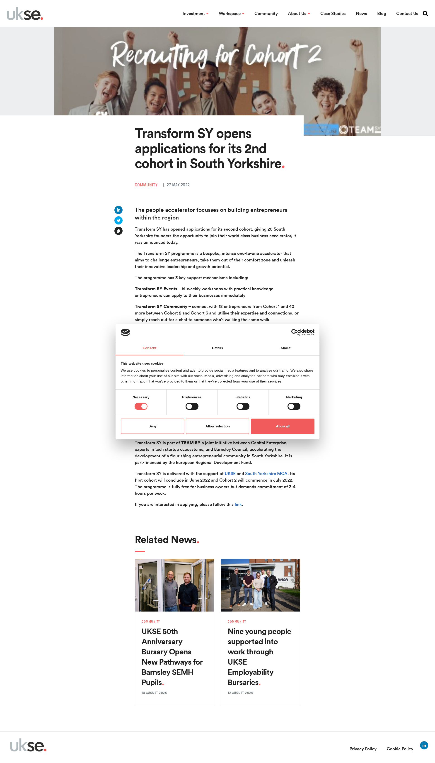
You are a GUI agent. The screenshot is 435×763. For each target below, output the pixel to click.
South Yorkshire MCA (266, 473)
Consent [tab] (149, 348)
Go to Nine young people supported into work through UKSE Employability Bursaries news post (260, 568)
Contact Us (407, 13)
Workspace (230, 13)
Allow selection (217, 426)
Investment (194, 13)
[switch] (192, 406)
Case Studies (333, 13)
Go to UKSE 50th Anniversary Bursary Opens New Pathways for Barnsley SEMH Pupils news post (172, 568)
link (238, 504)
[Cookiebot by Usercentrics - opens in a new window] (294, 332)
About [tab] (285, 348)
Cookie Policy (400, 748)
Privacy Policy (363, 748)
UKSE (230, 473)
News (361, 13)
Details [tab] (217, 348)
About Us (297, 13)
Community (266, 13)
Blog (381, 13)
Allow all (283, 426)
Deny (152, 426)
